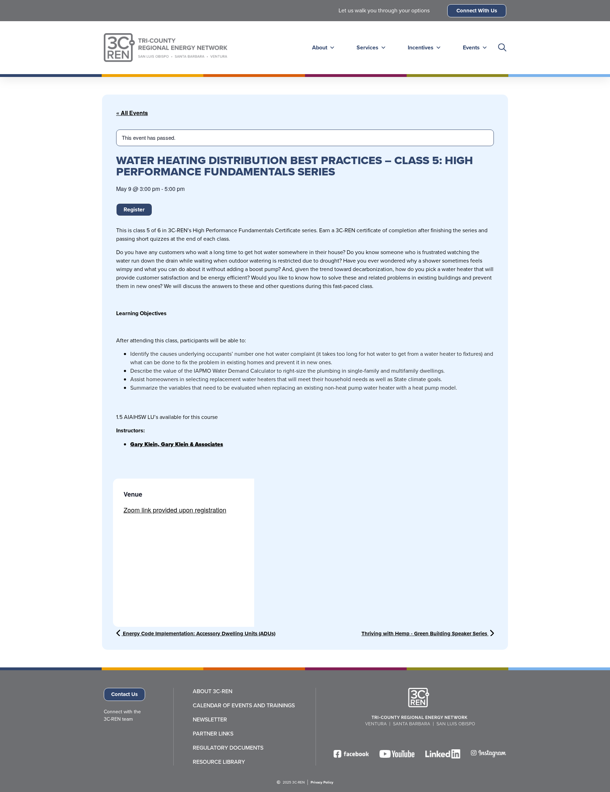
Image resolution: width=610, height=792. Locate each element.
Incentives (420, 47)
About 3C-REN (212, 691)
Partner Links (213, 733)
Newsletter (210, 719)
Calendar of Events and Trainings (244, 705)
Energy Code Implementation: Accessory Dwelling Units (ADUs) (198, 633)
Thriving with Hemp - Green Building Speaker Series (425, 633)
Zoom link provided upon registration (175, 509)
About (319, 47)
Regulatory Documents (228, 747)
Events (471, 47)
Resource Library (219, 762)
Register (134, 209)
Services (367, 47)
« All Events (132, 113)
